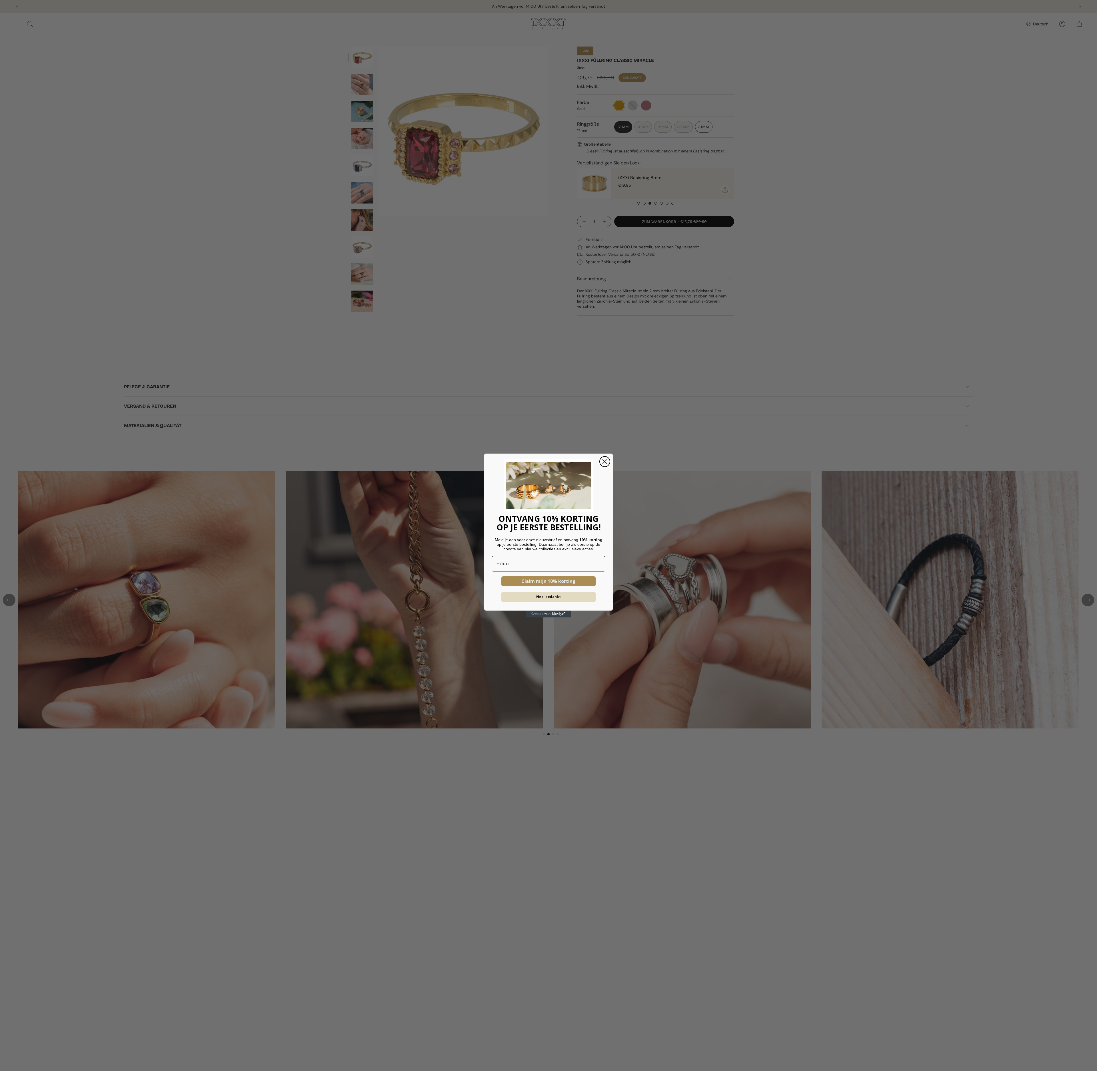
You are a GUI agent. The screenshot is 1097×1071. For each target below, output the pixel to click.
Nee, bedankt (548, 596)
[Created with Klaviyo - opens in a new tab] (548, 614)
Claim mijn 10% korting (548, 581)
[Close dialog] (605, 461)
